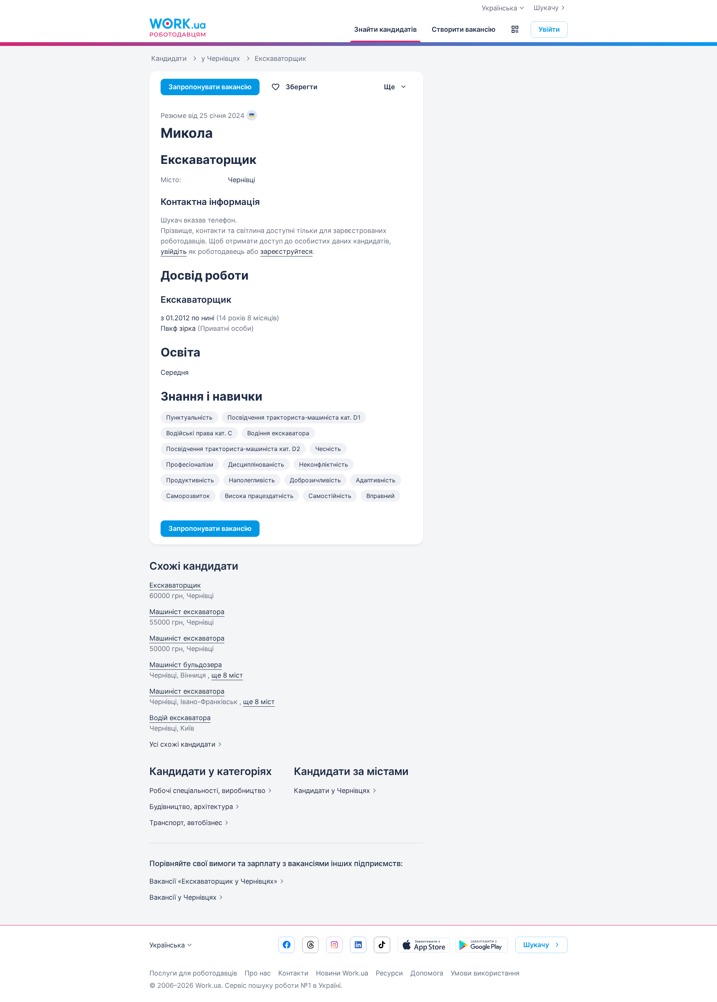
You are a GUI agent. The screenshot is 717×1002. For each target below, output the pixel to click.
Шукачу (546, 8)
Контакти (293, 973)
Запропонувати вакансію (210, 87)
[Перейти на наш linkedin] (358, 945)
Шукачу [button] (536, 945)
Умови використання (485, 973)
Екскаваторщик (175, 585)
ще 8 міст (227, 675)
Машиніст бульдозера (185, 665)
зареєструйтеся (286, 251)
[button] (515, 29)
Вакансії (183, 897)
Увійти (549, 29)
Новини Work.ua (342, 973)
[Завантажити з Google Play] (482, 945)
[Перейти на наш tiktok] (382, 945)
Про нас (258, 973)
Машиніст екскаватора (186, 612)
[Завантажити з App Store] (424, 945)
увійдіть (174, 251)
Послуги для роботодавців (193, 973)
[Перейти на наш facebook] (286, 945)
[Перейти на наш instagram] (334, 945)
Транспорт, (185, 823)
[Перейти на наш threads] (310, 945)
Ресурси (389, 973)
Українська (167, 945)
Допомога (426, 973)
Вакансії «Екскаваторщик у (213, 881)
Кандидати (332, 790)
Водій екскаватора (180, 718)
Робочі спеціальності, (207, 790)
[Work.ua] (177, 27)
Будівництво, (191, 806)
